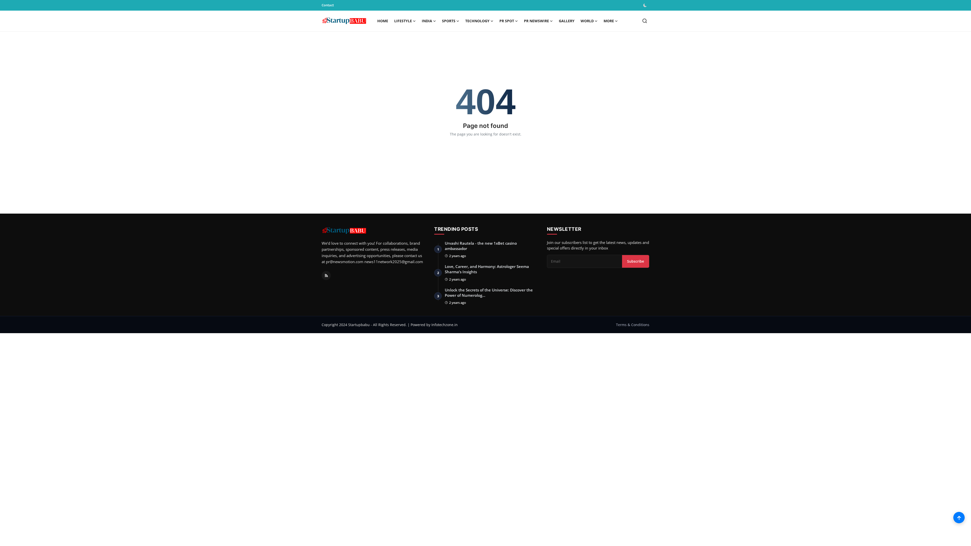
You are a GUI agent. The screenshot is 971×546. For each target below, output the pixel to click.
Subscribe (635, 261)
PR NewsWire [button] (536, 20)
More (609, 20)
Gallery (567, 20)
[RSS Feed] (326, 275)
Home (382, 20)
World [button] (587, 20)
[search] (644, 21)
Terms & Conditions (632, 324)
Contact (328, 5)
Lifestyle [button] (403, 20)
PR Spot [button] (506, 20)
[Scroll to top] (959, 517)
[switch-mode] (645, 5)
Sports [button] (448, 20)
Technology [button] (477, 20)
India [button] (427, 20)
